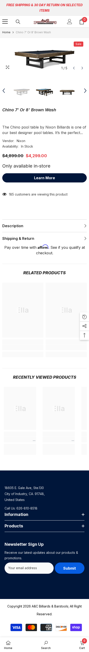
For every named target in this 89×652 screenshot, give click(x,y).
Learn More (44, 178)
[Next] (82, 68)
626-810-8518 (26, 508)
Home (6, 32)
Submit (69, 568)
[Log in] (69, 21)
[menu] (5, 21)
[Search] (18, 22)
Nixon (21, 141)
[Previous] (74, 68)
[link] (22, 347)
